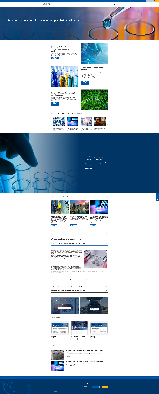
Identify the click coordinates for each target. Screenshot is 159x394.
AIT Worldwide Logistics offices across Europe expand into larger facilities (58, 217)
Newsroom (137, 0)
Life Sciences (53, 337)
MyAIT (158, 0)
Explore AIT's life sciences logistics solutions (16, 26)
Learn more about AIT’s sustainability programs (55, 103)
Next (106, 233)
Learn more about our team (54, 58)
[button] (79, 244)
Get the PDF (54, 340)
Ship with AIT (89, 168)
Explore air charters (94, 308)
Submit (96, 386)
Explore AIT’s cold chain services (65, 307)
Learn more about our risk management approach (85, 82)
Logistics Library (131, 0)
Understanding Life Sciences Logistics (78, 336)
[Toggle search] (114, 4)
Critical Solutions (93, 337)
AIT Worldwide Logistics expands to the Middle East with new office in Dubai (78, 217)
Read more (53, 225)
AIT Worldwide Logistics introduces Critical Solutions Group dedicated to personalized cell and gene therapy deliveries (99, 217)
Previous (53, 233)
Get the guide (75, 339)
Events (127, 0)
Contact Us (141, 0)
